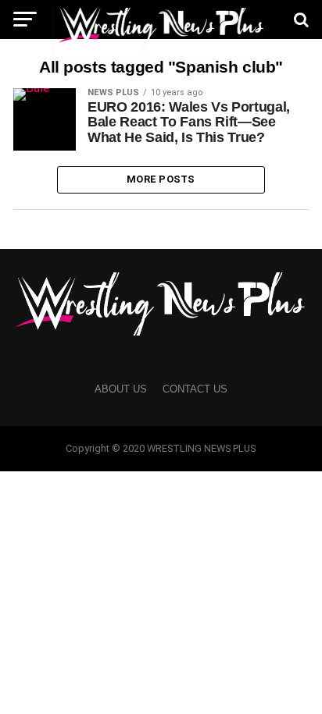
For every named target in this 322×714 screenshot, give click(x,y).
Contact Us (195, 389)
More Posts (161, 179)
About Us (121, 389)
